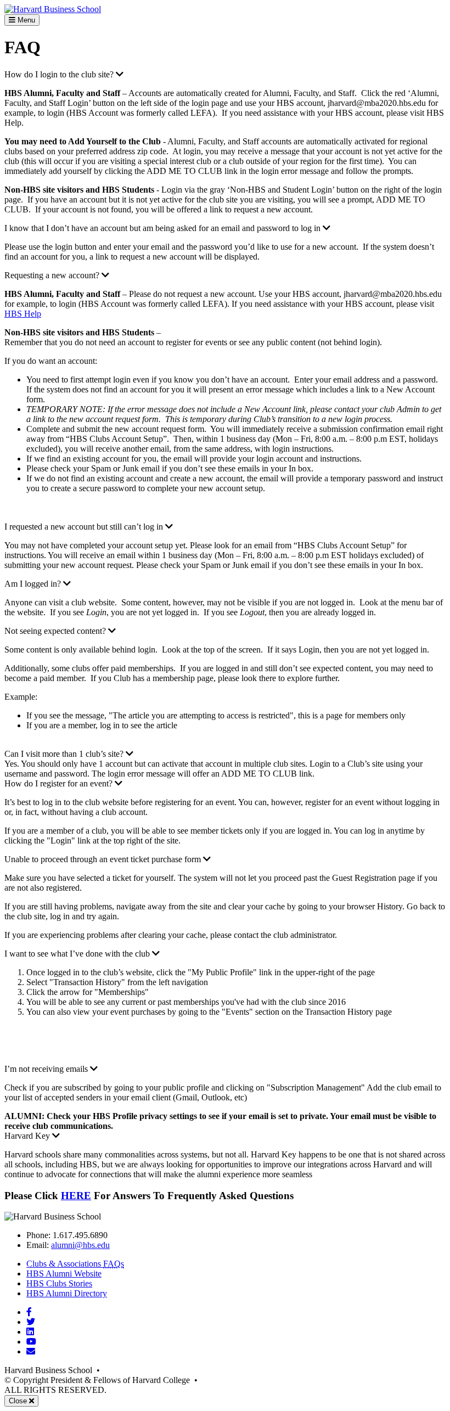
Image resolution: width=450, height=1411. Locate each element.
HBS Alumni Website (64, 1273)
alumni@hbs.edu (80, 1245)
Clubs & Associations (75, 1263)
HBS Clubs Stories (59, 1283)
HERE (76, 1195)
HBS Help (22, 313)
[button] (63, 74)
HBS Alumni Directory (66, 1293)
